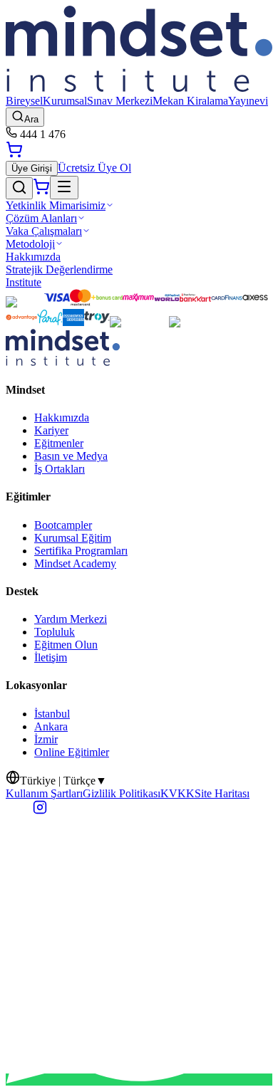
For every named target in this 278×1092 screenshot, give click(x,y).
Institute (23, 282)
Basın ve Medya (71, 456)
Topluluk (54, 632)
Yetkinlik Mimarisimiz (55, 205)
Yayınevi (248, 101)
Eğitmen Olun (66, 645)
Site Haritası (222, 793)
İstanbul (52, 714)
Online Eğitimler (71, 752)
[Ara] (19, 188)
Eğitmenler (58, 443)
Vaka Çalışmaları (44, 231)
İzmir (46, 739)
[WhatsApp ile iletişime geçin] (139, 1079)
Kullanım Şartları (44, 793)
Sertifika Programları (81, 551)
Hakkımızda (33, 257)
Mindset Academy (75, 563)
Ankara (51, 726)
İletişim (50, 657)
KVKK (177, 793)
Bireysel (24, 101)
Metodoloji (30, 244)
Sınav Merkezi (120, 101)
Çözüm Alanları (41, 218)
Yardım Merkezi (70, 619)
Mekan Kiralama (190, 101)
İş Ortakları (59, 469)
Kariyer (51, 430)
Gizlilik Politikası (121, 793)
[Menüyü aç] (64, 187)
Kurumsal (65, 101)
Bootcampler (63, 525)
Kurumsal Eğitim (72, 538)
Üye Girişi (31, 168)
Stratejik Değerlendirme (59, 269)
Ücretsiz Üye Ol (94, 168)
